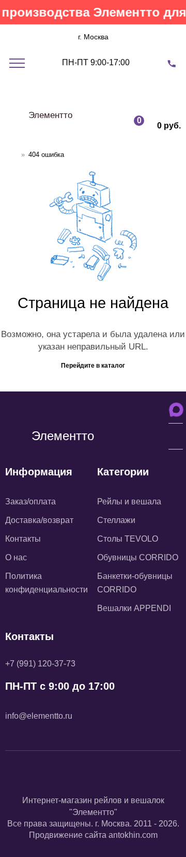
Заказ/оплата (30, 501)
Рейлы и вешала (129, 501)
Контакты (23, 538)
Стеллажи (116, 520)
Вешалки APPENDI (134, 608)
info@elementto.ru (38, 715)
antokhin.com (133, 835)
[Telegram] (93, 776)
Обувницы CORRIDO (137, 557)
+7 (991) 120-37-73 (40, 663)
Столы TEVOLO (127, 538)
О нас (16, 557)
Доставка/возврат (39, 520)
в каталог (110, 365)
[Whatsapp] (119, 776)
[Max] (67, 776)
